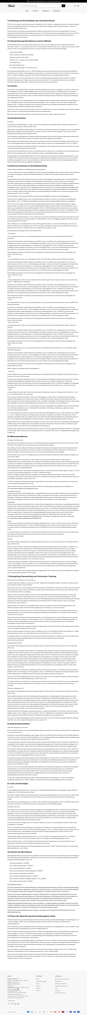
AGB (56, 988)
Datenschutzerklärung (60, 983)
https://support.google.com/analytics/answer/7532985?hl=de (25, 518)
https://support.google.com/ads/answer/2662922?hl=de (25, 516)
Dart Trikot (35, 10)
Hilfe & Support (56, 10)
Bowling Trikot (45, 10)
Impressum (58, 990)
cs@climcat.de (11, 1000)
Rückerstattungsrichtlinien (61, 986)
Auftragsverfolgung (41, 981)
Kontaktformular (19, 997)
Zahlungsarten (58, 981)
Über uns (38, 986)
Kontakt (38, 988)
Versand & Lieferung (60, 993)
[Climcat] (11, 5)
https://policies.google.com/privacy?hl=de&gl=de (58, 486)
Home (27, 10)
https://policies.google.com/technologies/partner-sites (24, 488)
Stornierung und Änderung (61, 979)
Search (38, 990)
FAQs (37, 983)
